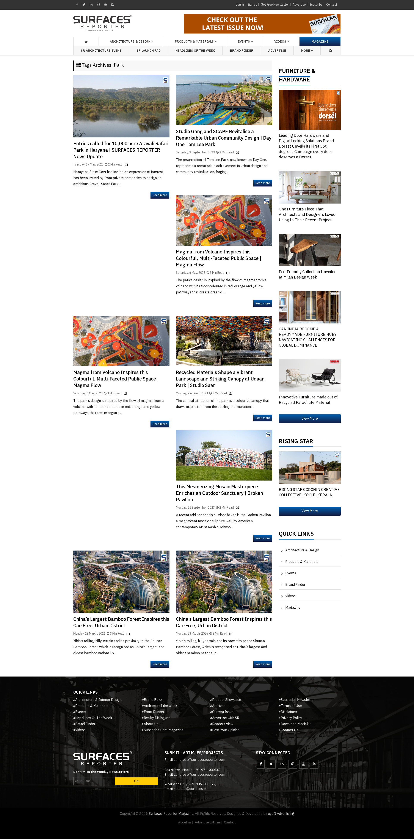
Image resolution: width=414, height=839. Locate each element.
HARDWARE (294, 80)
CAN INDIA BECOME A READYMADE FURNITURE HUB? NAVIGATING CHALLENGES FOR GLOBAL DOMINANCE (307, 337)
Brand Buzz (153, 700)
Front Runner (154, 712)
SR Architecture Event (101, 50)
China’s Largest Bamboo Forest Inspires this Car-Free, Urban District (121, 622)
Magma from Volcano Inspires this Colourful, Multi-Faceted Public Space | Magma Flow (218, 258)
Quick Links (296, 535)
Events (290, 573)
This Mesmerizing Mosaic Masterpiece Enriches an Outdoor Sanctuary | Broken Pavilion (219, 493)
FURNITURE (294, 72)
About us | (185, 822)
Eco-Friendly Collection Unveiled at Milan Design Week (308, 275)
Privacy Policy (291, 718)
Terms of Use (291, 706)
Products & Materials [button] (194, 41)
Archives (218, 706)
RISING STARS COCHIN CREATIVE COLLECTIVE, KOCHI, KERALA (309, 492)
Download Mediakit (296, 724)
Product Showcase (226, 700)
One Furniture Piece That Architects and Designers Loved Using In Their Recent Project (307, 214)
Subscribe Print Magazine (163, 730)
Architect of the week (160, 706)
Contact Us (289, 730)
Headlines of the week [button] (195, 50)
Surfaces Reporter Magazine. (171, 814)
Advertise (299, 4)
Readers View (222, 724)
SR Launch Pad (148, 50)
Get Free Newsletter (275, 4)
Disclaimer (289, 712)
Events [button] (244, 41)
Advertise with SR (225, 718)
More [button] (306, 50)
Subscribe (316, 4)
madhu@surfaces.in (191, 789)
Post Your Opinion (226, 730)
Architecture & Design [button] (130, 41)
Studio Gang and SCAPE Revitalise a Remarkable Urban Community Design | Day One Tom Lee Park (223, 138)
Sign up (252, 4)
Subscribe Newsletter (298, 700)
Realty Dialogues (157, 718)
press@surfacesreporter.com (202, 760)
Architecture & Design (302, 550)
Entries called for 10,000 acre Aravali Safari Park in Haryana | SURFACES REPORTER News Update (120, 150)
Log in (240, 4)
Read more (160, 195)
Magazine (320, 41)
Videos (280, 41)
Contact (331, 4)
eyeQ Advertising (281, 814)
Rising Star (296, 442)
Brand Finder (241, 50)
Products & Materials (301, 562)
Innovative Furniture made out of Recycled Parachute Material (308, 400)
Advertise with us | (208, 822)
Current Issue (223, 712)
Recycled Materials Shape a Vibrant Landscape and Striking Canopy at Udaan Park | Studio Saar (220, 379)
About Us (151, 724)
